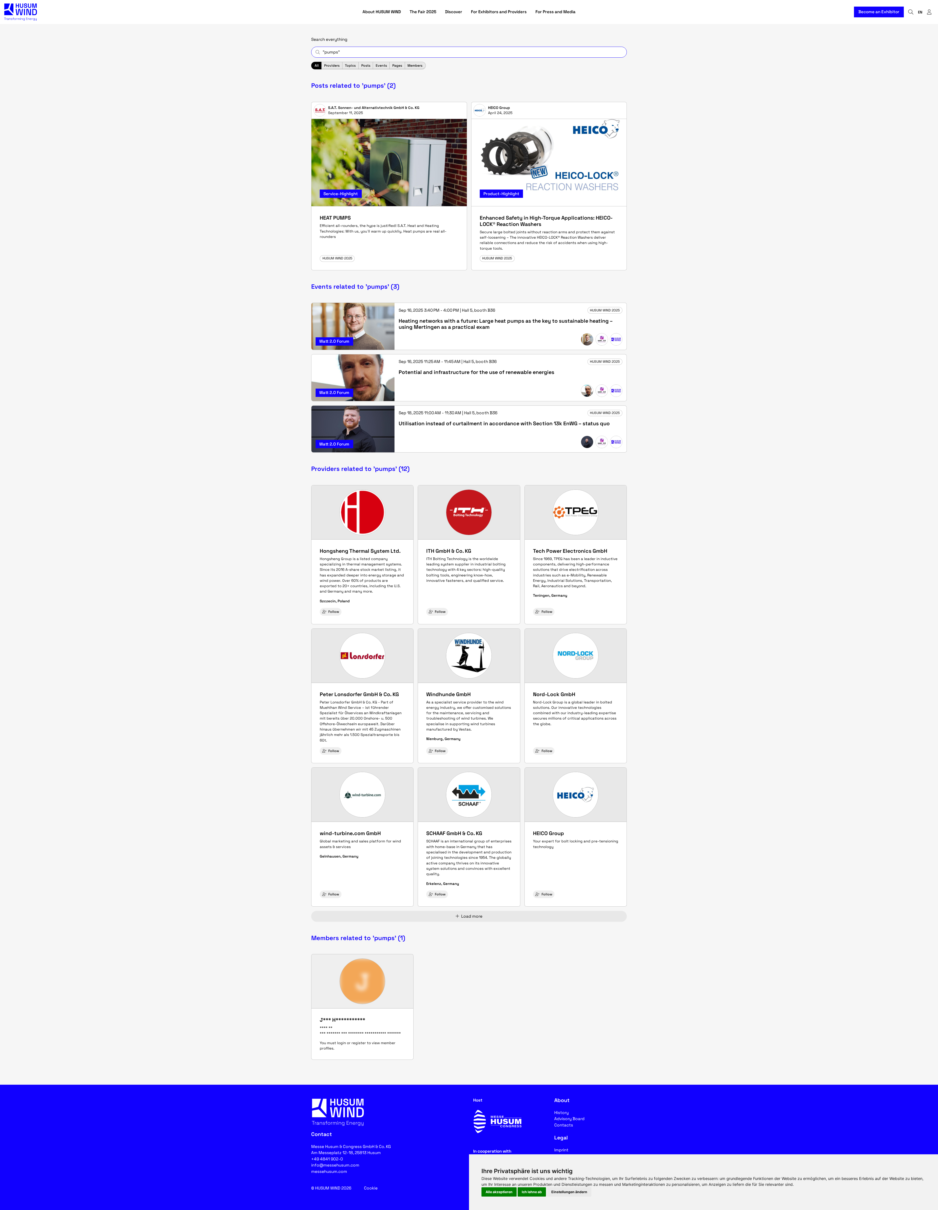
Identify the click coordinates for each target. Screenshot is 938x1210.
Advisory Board (569, 1118)
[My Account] (929, 12)
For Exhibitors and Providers (499, 11)
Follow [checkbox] (333, 611)
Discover (453, 11)
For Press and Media (555, 11)
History (561, 1112)
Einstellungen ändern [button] (569, 1192)
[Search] (911, 12)
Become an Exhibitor (878, 11)
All (317, 65)
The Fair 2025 (423, 11)
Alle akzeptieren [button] (499, 1192)
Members (414, 65)
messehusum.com (329, 1171)
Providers (332, 65)
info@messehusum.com (335, 1165)
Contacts (563, 1125)
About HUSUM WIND (381, 11)
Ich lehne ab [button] (532, 1192)
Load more (471, 916)
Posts (365, 65)
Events (381, 65)
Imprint (561, 1150)
